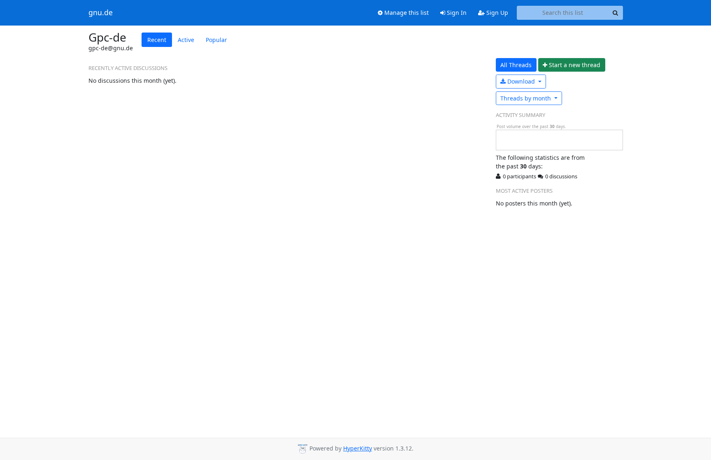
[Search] (615, 13)
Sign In (456, 12)
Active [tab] (186, 40)
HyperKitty (357, 448)
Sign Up (496, 12)
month (526, 98)
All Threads (516, 65)
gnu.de (100, 13)
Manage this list (406, 12)
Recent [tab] (156, 40)
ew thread (574, 65)
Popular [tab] (216, 40)
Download (521, 81)
